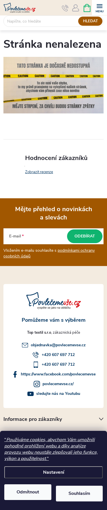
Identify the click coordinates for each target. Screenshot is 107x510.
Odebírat (84, 236)
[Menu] (99, 7)
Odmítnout (28, 492)
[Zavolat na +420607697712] (65, 8)
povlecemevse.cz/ (58, 384)
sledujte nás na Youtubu (58, 393)
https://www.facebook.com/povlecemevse (58, 374)
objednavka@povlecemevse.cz (58, 345)
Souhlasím (79, 493)
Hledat (90, 21)
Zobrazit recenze (39, 172)
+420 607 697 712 (58, 354)
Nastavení (53, 472)
